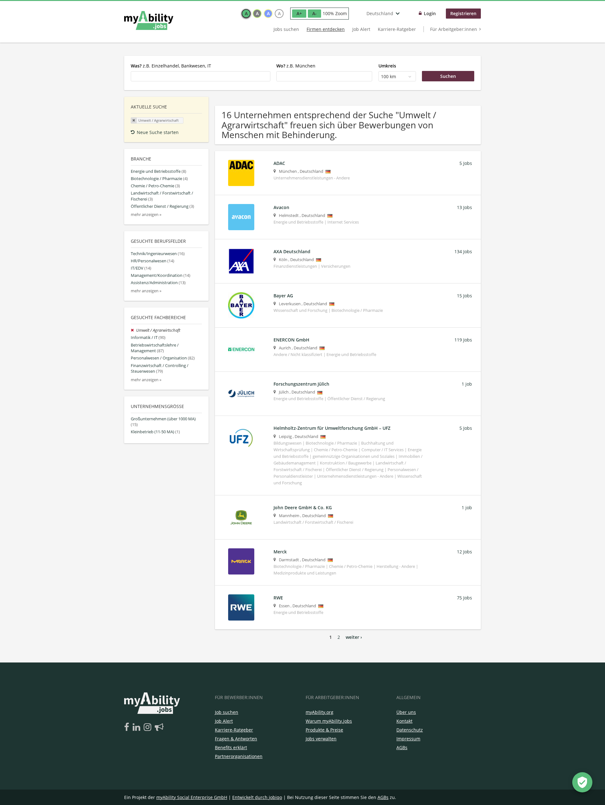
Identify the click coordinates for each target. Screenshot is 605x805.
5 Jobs (465, 163)
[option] (246, 13)
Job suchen (226, 712)
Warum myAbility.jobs (329, 721)
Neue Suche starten (158, 132)
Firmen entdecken (326, 29)
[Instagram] (148, 727)
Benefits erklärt (231, 747)
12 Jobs (464, 552)
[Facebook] (127, 727)
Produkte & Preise (324, 730)
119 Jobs (463, 340)
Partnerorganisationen (238, 756)
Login (430, 13)
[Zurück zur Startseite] (148, 20)
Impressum (408, 739)
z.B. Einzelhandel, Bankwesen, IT (171, 66)
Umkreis (387, 66)
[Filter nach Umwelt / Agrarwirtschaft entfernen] (133, 330)
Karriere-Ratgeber (397, 29)
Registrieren (463, 13)
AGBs (401, 747)
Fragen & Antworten (236, 739)
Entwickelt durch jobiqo (257, 797)
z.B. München (295, 66)
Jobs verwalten (321, 739)
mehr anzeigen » (146, 214)
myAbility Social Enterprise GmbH (191, 797)
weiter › (354, 637)
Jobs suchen (286, 29)
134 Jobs (463, 251)
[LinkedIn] (137, 727)
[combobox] (200, 76)
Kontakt (404, 721)
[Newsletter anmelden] (159, 727)
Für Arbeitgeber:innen (453, 29)
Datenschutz (409, 730)
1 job (467, 384)
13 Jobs (464, 207)
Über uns (406, 712)
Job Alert (361, 29)
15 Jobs (464, 296)
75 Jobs (464, 598)
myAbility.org (319, 712)
